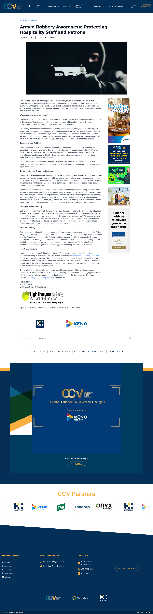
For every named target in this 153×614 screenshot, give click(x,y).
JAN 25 (102, 351)
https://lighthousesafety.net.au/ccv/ (85, 256)
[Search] (130, 338)
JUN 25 (60, 351)
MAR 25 (85, 351)
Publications (97, 6)
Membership (52, 6)
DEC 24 (111, 351)
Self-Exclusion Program (116, 6)
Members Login (8, 577)
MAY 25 (68, 351)
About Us (38, 6)
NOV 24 (119, 351)
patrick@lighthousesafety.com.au (39, 278)
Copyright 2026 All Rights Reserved (13, 612)
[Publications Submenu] (103, 6)
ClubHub (40, 37)
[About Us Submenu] (44, 6)
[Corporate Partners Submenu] (88, 6)
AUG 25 (43, 351)
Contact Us (133, 6)
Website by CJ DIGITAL (144, 612)
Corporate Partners (78, 6)
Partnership (6, 570)
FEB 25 (94, 351)
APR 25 (77, 351)
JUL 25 (51, 351)
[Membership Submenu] (59, 6)
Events (65, 6)
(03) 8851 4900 (87, 569)
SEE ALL (34, 351)
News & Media (8, 573)
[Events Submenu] (70, 6)
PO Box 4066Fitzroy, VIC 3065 (88, 563)
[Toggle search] (29, 6)
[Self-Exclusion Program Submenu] (126, 6)
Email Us (85, 574)
